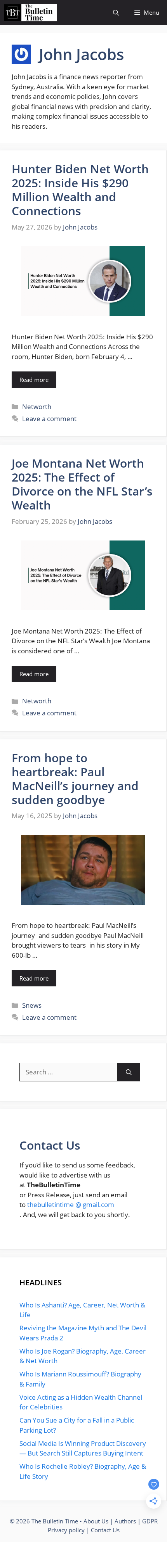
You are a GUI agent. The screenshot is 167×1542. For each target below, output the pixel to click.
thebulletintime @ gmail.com (70, 1204)
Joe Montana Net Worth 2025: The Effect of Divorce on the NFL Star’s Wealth (82, 484)
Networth (36, 406)
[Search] (129, 1072)
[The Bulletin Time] (30, 12)
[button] (116, 12)
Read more (34, 379)
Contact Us (105, 1530)
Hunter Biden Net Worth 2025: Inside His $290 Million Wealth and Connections (80, 190)
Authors (125, 1521)
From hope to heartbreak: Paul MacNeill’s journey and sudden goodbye (75, 779)
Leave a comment (49, 418)
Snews (32, 1005)
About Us (96, 1521)
